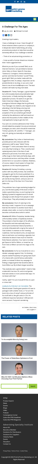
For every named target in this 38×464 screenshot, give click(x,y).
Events (5, 406)
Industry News (8, 437)
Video (5, 410)
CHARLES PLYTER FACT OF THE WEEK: (15, 286)
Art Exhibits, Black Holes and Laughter (29, 308)
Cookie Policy (23, 451)
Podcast (6, 413)
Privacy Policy (6, 451)
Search (33, 386)
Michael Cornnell (22, 31)
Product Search (8, 401)
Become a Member (9, 430)
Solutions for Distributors (12, 432)
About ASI (6, 427)
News (5, 403)
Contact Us (7, 444)
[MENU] (34, 19)
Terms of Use (15, 451)
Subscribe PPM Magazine (12, 420)
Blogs (5, 408)
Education (6, 442)
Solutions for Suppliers (11, 435)
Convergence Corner (10, 415)
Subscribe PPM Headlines (12, 417)
